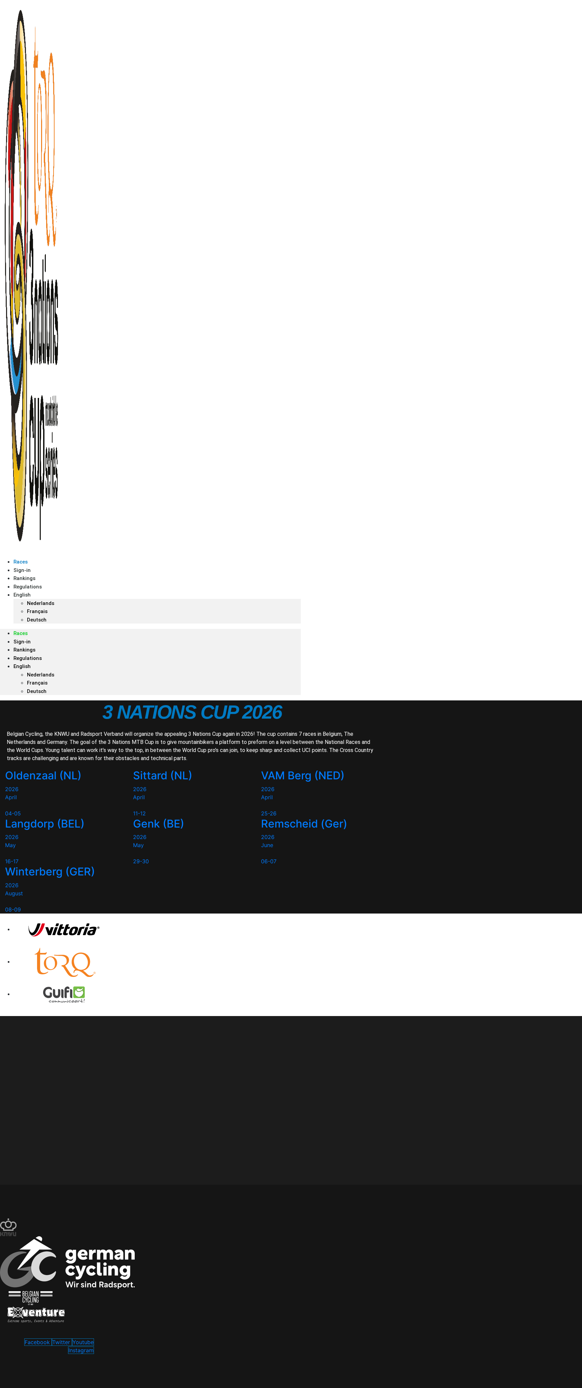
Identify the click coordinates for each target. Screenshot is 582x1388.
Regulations (27, 658)
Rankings (24, 650)
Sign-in (22, 642)
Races (20, 633)
